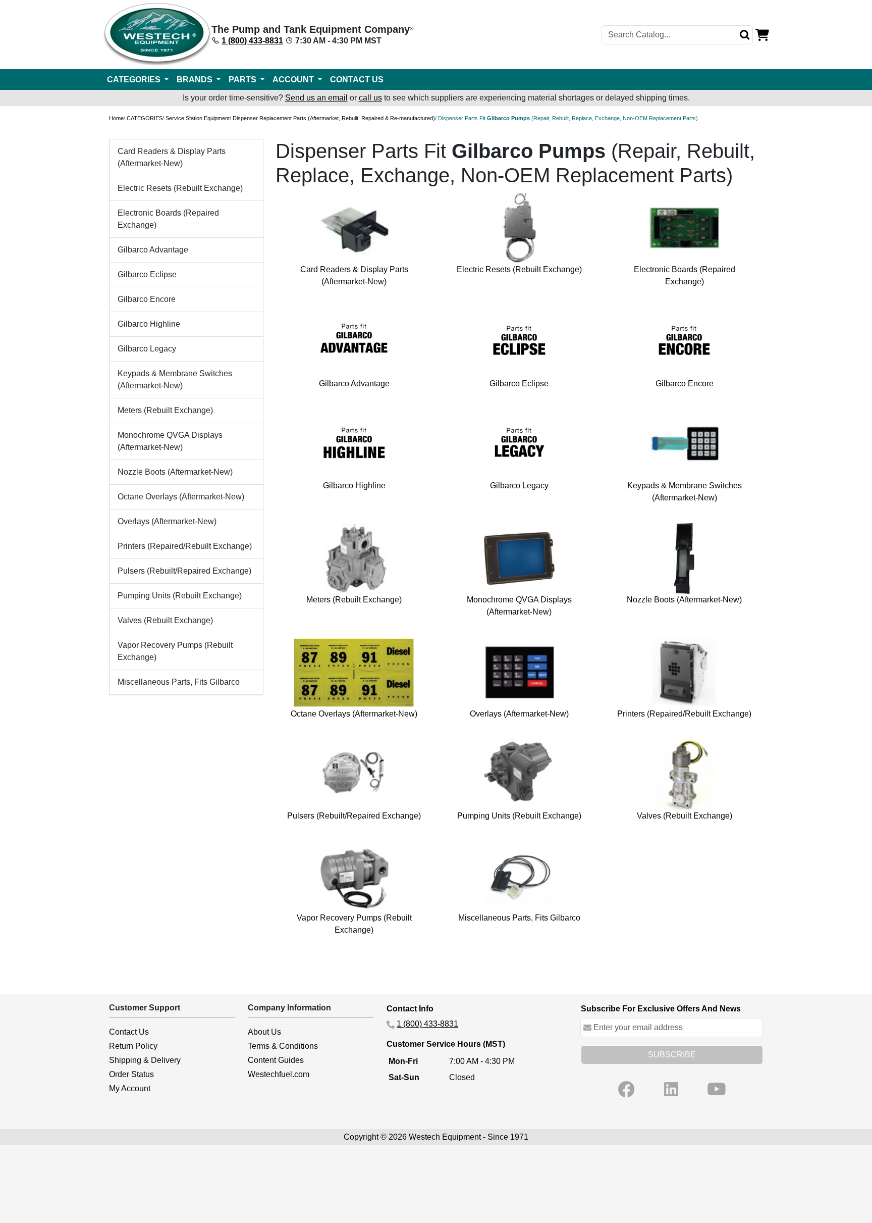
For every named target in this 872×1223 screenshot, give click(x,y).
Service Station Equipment (198, 118)
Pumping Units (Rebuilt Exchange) (180, 595)
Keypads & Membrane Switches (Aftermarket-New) (175, 379)
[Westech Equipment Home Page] (157, 34)
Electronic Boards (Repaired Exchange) (168, 219)
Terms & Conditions (283, 1046)
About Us (264, 1032)
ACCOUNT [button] (294, 79)
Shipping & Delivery (145, 1060)
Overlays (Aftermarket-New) (167, 521)
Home (116, 118)
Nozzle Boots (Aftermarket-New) (175, 472)
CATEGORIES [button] (134, 79)
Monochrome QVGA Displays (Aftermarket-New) (170, 441)
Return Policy (133, 1046)
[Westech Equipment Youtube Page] (716, 1089)
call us (370, 97)
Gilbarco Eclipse (147, 274)
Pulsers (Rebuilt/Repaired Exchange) (184, 571)
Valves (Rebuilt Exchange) (165, 620)
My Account (129, 1088)
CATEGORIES (144, 118)
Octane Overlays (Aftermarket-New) (181, 496)
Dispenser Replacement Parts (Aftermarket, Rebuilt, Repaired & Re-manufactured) (334, 118)
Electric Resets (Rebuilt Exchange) (180, 188)
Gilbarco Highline (149, 324)
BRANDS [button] (195, 79)
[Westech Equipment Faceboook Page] (626, 1089)
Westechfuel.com (278, 1074)
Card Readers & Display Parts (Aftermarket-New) (172, 157)
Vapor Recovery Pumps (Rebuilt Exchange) (175, 651)
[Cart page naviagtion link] (762, 34)
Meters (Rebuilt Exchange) (165, 410)
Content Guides (276, 1060)
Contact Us (129, 1032)
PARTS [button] (243, 79)
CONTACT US (357, 79)
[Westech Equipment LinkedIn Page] (671, 1089)
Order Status (131, 1074)
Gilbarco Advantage (153, 249)
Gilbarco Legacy (147, 348)
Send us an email (316, 97)
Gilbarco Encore (147, 299)
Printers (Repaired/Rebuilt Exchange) (185, 546)
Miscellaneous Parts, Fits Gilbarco (179, 682)
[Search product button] (745, 34)
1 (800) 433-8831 (252, 40)
